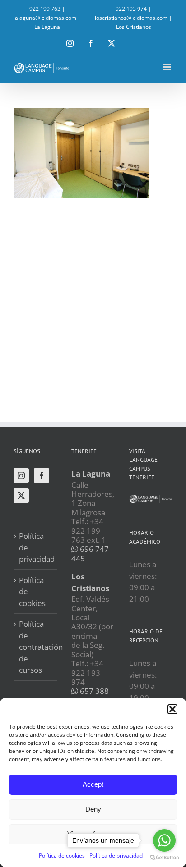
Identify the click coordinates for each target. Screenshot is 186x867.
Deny (93, 809)
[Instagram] (21, 475)
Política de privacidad (35, 547)
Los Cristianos (133, 27)
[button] (172, 709)
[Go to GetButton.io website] (164, 858)
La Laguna (47, 27)
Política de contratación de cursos (35, 647)
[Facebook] (41, 475)
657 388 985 (90, 695)
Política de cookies (62, 855)
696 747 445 (90, 553)
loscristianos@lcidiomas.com (131, 18)
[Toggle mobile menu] (167, 67)
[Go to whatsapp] (164, 840)
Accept (93, 784)
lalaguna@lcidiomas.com (45, 18)
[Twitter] (21, 495)
